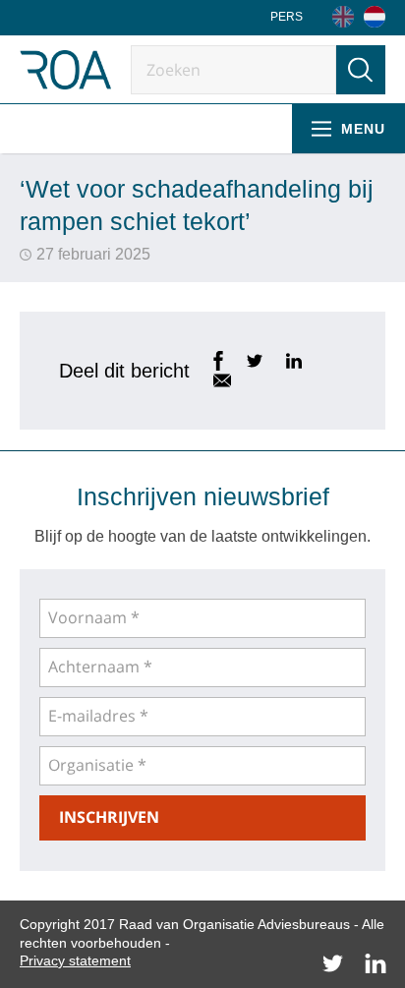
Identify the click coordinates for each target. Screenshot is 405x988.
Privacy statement (75, 960)
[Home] (374, 17)
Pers (286, 17)
